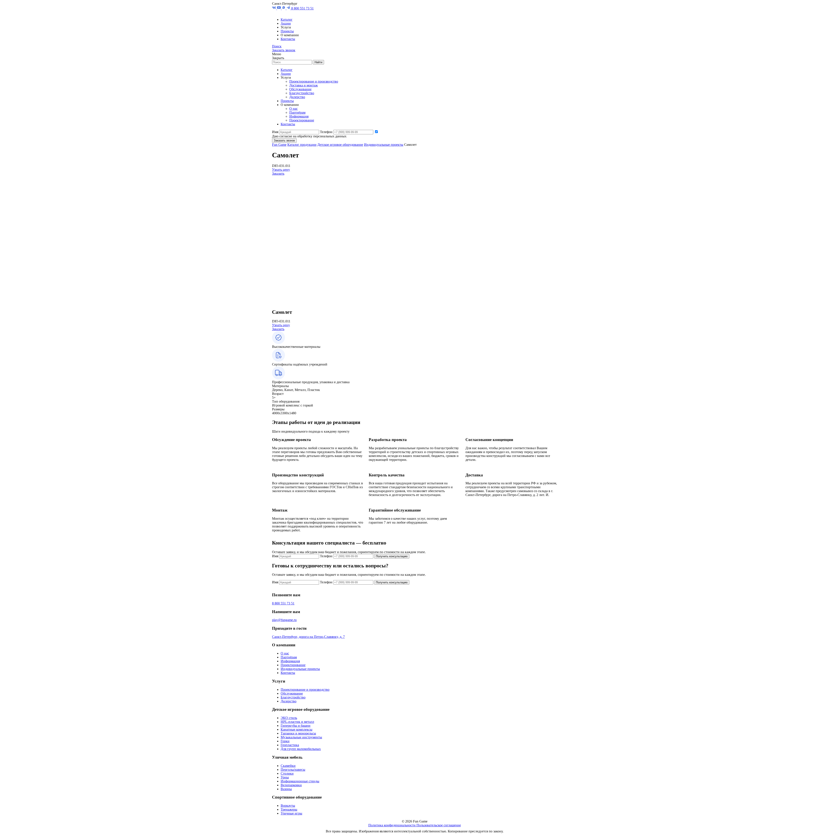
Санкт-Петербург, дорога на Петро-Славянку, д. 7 (308, 637)
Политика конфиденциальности (392, 825)
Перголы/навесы (293, 769)
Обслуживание (300, 89)
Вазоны (286, 789)
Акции (286, 23)
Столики (287, 773)
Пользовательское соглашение (438, 825)
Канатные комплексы (296, 729)
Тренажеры (289, 809)
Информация (299, 116)
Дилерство (297, 97)
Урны (285, 777)
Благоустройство (301, 93)
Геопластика (290, 745)
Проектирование (301, 120)
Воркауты (288, 805)
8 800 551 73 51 (302, 8)
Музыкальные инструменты (301, 737)
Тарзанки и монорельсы (298, 733)
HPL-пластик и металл (297, 722)
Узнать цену (281, 169)
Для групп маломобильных (301, 749)
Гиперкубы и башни (295, 725)
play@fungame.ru (284, 620)
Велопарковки (291, 785)
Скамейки (288, 766)
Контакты (288, 39)
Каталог (287, 19)
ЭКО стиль (289, 718)
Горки (285, 741)
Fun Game (279, 144)
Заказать (278, 173)
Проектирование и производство (313, 81)
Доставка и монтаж (303, 85)
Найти (318, 62)
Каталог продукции (301, 144)
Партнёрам (297, 112)
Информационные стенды (300, 781)
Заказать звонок (283, 50)
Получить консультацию (392, 556)
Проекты (287, 31)
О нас (293, 108)
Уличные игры (291, 813)
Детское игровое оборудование (340, 144)
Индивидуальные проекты (383, 144)
